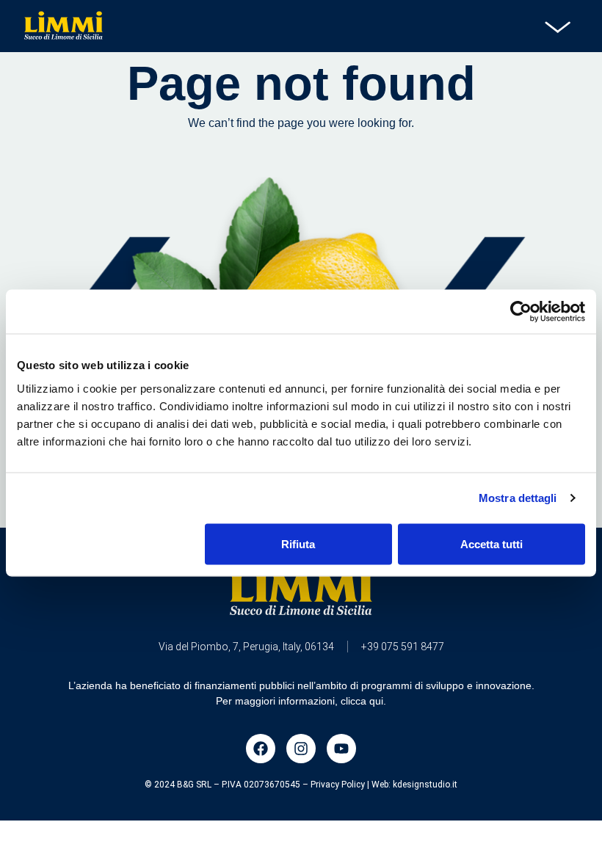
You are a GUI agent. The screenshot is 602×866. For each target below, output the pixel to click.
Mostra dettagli (518, 498)
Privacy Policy (338, 784)
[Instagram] (301, 748)
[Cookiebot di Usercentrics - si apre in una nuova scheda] (521, 312)
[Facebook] (260, 748)
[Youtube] (341, 748)
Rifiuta (298, 543)
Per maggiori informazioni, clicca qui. (301, 701)
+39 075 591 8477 (402, 646)
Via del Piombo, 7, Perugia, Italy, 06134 (246, 646)
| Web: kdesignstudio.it (412, 784)
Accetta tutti (491, 543)
